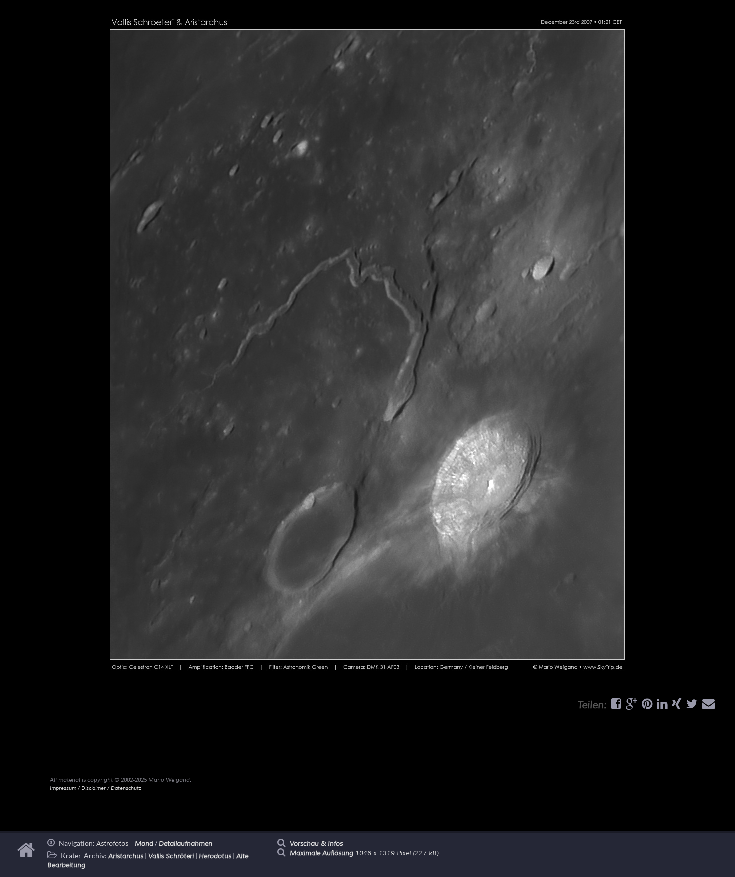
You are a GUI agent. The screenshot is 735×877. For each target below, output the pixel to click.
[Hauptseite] (28, 855)
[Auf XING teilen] (676, 706)
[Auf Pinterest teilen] (646, 706)
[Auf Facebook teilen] (615, 706)
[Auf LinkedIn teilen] (661, 706)
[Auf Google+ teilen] (631, 706)
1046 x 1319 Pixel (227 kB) (364, 854)
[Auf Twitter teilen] (691, 706)
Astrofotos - (125, 844)
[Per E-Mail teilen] (707, 706)
